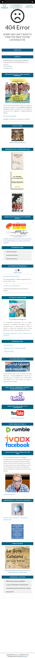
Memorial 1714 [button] (9, 591)
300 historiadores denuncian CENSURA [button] (15, 581)
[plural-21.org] (17, 6)
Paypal (10, 377)
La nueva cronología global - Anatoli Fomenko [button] (17, 584)
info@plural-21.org (8, 68)
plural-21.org (17, 654)
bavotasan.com (24, 656)
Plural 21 (13, 418)
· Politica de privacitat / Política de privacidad (14, 348)
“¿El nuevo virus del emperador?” (11, 285)
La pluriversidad (20, 418)
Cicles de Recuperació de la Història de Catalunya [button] (18, 588)
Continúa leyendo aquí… (9, 494)
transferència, (27, 375)
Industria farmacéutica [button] (11, 258)
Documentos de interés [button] (12, 255)
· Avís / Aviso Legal (8, 345)
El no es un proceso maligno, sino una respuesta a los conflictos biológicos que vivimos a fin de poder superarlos (17, 240)
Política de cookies (8, 351)
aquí (7, 375)
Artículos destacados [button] (11, 251)
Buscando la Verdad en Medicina (11, 276)
